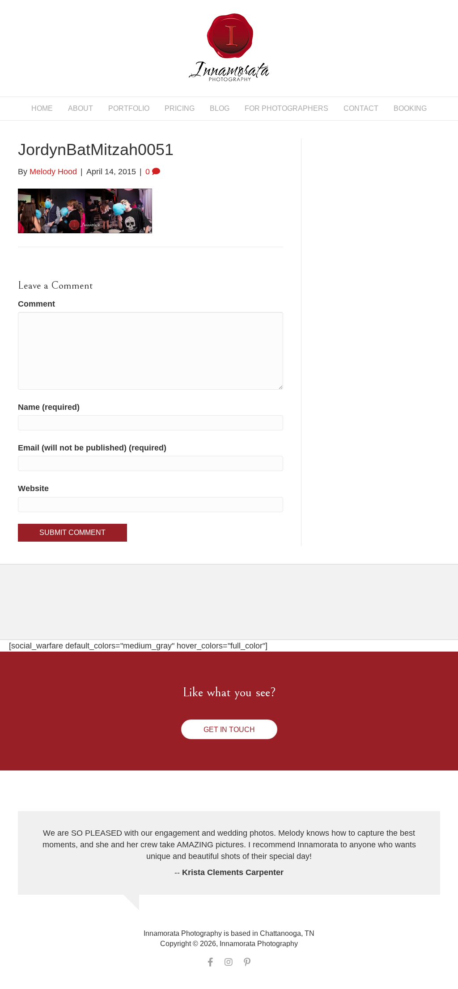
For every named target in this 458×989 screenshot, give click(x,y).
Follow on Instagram (234, 609)
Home (42, 108)
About (80, 108)
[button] (229, 729)
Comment (36, 303)
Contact (361, 108)
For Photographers (286, 108)
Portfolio (128, 108)
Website (33, 488)
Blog (219, 108)
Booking (410, 108)
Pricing (180, 108)
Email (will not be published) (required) (92, 447)
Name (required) (49, 407)
